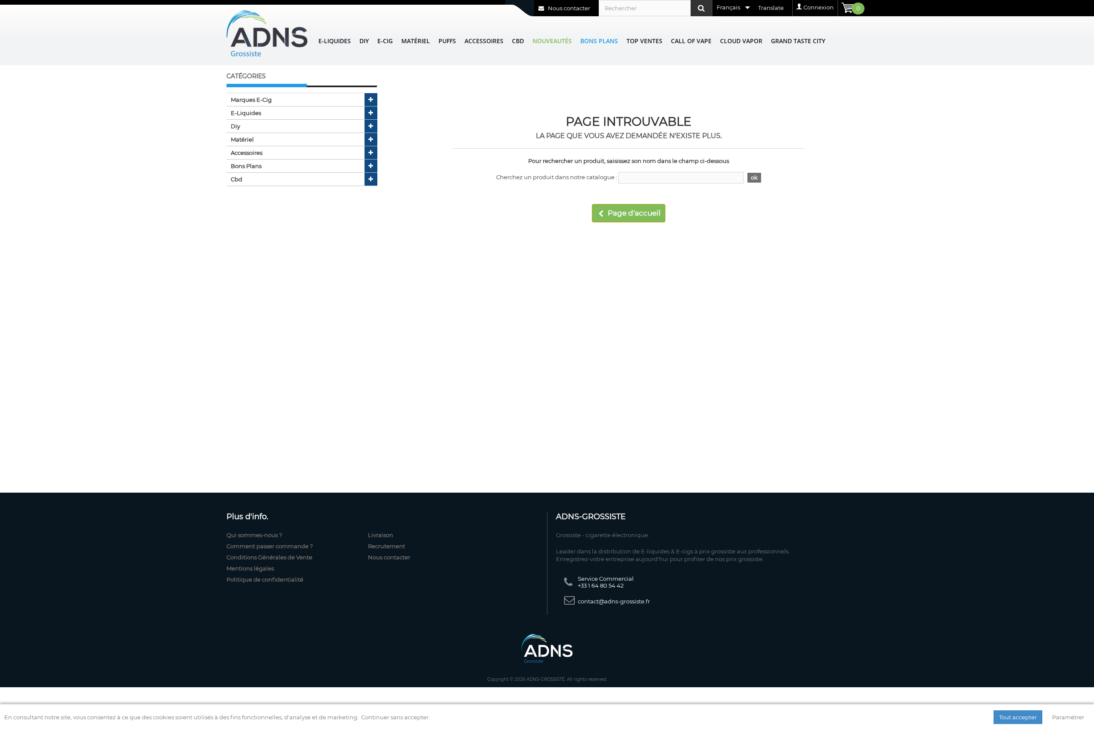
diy (235, 126)
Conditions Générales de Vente (269, 557)
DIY (364, 41)
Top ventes (644, 41)
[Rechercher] (701, 8)
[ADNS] (267, 33)
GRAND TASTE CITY (798, 41)
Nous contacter (568, 8)
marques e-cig (251, 99)
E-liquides (334, 41)
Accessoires (484, 41)
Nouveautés (552, 41)
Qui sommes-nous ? (254, 535)
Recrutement (386, 546)
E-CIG (385, 41)
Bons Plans (599, 41)
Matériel (415, 41)
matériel (242, 139)
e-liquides (246, 112)
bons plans (246, 166)
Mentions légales (250, 568)
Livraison (380, 535)
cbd (236, 179)
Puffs (447, 41)
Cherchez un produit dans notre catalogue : (556, 177)
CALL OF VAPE (691, 41)
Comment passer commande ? (269, 546)
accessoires (246, 152)
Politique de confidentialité (264, 579)
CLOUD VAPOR (741, 41)
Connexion (818, 7)
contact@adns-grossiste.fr (614, 601)
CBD (518, 41)
